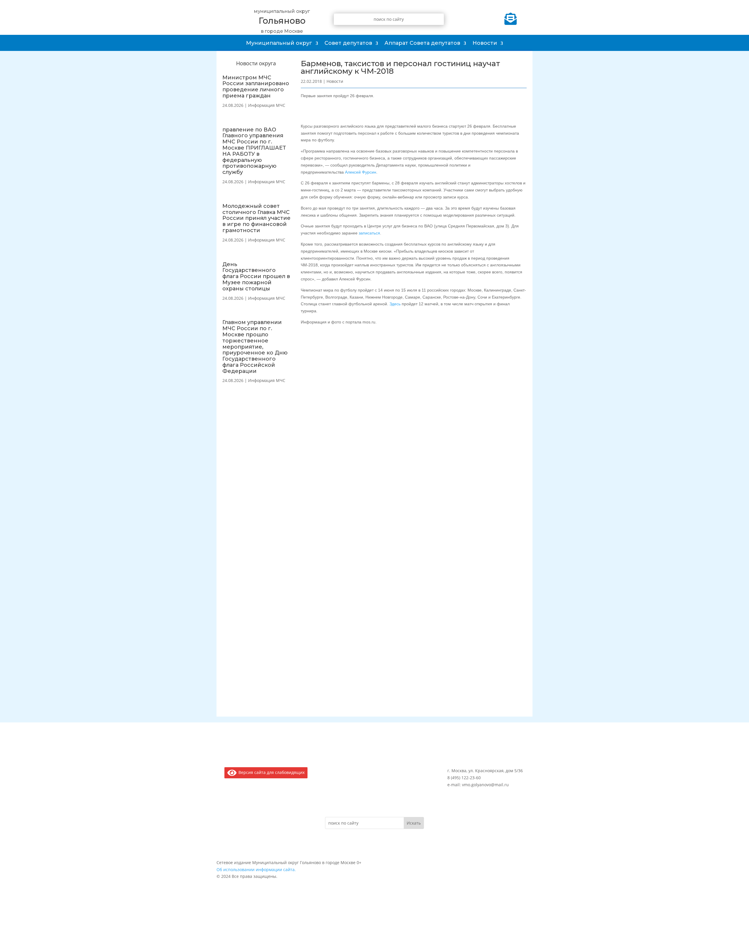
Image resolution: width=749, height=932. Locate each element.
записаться (369, 233)
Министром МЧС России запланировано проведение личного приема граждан (255, 86)
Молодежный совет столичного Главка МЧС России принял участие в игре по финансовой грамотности (256, 218)
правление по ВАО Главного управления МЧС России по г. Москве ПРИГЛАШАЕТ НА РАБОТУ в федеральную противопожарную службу (254, 151)
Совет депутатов (348, 43)
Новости (485, 43)
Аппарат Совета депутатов (422, 43)
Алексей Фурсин (360, 172)
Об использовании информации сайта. (256, 869)
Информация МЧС (266, 105)
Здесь (395, 303)
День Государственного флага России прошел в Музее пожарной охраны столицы (256, 276)
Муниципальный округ (279, 43)
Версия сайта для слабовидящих (270, 772)
